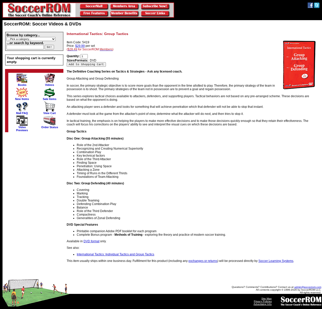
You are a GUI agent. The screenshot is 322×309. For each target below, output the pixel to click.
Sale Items (49, 98)
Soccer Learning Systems (275, 261)
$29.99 (80, 46)
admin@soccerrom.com (307, 287)
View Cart (49, 113)
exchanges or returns (202, 261)
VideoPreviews (22, 129)
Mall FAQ (22, 113)
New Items (22, 98)
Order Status (49, 127)
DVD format (91, 241)
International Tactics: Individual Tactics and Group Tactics (115, 254)
